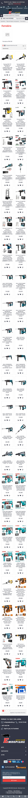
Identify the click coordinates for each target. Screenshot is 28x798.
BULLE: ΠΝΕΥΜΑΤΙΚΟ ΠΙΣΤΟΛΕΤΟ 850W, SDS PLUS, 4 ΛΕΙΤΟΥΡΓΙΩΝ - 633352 (7, 391)
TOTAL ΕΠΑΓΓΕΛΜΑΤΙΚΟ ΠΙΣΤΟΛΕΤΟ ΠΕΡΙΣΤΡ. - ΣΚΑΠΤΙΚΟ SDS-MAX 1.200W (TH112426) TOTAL (21, 672)
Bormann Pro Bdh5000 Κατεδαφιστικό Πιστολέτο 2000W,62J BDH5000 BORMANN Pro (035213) (21, 178)
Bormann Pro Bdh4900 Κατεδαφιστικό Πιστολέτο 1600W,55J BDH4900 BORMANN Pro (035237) (7, 178)
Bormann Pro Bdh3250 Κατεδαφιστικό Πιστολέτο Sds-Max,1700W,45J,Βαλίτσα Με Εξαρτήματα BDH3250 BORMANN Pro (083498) (21, 151)
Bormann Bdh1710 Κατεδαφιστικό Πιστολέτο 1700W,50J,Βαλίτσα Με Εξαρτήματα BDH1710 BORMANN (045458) (7, 67)
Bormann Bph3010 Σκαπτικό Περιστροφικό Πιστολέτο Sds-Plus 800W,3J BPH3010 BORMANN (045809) (7, 93)
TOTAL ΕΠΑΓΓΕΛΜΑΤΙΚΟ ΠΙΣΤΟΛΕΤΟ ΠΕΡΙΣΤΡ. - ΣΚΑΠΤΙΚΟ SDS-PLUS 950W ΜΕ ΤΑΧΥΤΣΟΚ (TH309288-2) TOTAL (7, 514)
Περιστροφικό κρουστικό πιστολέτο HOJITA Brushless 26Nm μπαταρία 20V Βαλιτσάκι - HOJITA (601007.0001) (7, 620)
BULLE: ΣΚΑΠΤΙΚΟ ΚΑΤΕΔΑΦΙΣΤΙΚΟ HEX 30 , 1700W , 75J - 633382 (7, 462)
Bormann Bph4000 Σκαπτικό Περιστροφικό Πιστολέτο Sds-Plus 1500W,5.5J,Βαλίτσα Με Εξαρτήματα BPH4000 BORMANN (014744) (7, 123)
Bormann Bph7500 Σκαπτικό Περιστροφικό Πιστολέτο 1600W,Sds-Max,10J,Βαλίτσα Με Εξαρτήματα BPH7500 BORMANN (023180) (21, 123)
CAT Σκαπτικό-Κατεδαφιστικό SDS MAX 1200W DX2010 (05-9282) (20, 646)
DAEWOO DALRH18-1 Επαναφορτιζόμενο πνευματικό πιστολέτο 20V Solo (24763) (7, 672)
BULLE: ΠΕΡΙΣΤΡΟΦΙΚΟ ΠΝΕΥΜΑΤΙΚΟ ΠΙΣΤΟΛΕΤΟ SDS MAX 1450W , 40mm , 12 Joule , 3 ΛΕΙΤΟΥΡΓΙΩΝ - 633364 (7, 313)
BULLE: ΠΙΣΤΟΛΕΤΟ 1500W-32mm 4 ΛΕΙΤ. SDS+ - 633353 (20, 338)
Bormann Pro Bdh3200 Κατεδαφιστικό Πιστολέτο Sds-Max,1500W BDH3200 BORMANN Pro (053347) (7, 646)
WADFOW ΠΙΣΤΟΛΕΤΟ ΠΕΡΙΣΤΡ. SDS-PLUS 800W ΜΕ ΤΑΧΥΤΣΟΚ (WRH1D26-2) (20, 697)
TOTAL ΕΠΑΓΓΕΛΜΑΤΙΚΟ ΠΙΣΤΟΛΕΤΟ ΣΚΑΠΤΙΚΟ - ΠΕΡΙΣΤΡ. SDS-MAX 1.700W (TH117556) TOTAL (21, 540)
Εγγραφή (15, 780)
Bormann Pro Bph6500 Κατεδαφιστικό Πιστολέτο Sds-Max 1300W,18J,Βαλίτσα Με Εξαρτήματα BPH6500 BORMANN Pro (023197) (7, 258)
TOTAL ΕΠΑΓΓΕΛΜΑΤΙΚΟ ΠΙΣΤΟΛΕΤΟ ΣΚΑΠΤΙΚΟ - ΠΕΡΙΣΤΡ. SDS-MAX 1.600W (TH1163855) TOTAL (7, 540)
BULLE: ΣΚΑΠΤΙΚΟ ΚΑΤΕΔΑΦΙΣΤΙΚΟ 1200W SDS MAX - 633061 (7, 437)
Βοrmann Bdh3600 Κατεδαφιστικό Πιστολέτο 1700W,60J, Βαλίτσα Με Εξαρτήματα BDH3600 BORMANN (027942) (7, 591)
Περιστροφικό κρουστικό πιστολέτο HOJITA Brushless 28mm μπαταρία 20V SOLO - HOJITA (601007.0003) (20, 620)
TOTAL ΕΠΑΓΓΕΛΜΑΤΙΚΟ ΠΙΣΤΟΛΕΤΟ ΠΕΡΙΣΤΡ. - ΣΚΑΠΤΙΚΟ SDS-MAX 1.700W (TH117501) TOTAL (7, 698)
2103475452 (17, 4)
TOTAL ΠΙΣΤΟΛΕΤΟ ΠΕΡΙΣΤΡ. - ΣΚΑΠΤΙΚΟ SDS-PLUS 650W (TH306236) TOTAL (7, 565)
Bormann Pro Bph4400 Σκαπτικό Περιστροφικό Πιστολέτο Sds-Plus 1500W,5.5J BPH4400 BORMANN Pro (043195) (21, 231)
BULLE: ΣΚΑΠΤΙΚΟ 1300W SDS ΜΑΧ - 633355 (20, 390)
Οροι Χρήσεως (17, 790)
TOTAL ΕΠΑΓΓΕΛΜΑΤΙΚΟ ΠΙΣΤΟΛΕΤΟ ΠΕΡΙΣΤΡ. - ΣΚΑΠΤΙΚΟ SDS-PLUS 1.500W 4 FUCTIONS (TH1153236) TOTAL (21, 488)
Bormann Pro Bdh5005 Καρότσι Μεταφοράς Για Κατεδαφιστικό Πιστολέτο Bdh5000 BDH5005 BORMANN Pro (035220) (7, 204)
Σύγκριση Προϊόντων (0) (11, 45)
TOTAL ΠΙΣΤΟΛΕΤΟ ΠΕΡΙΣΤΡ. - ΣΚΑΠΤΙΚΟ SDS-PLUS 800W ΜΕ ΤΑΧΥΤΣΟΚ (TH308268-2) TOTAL (20, 565)
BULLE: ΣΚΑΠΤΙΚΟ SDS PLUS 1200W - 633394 (20, 414)
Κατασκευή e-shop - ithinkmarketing (14, 793)
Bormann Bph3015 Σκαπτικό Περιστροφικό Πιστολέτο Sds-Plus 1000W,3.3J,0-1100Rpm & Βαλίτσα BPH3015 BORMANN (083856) (21, 94)
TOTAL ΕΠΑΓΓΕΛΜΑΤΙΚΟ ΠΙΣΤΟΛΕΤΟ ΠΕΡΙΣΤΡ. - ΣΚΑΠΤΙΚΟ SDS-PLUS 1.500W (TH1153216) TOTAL (7, 488)
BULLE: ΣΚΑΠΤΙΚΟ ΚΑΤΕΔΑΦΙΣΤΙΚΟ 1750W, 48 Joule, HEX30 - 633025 (21, 438)
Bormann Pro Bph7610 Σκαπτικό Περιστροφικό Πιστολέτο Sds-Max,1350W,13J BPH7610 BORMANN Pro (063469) (21, 259)
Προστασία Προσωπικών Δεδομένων (14, 791)
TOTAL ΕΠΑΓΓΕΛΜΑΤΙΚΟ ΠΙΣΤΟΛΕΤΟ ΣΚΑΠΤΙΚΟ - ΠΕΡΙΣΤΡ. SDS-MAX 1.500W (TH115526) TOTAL (21, 514)
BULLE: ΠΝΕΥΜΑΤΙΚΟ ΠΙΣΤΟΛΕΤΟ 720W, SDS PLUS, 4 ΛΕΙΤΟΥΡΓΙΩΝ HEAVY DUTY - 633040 (20, 366)
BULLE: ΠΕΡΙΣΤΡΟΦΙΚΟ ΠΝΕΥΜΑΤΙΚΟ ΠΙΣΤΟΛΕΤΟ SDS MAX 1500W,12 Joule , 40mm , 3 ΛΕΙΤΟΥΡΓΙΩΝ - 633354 (21, 313)
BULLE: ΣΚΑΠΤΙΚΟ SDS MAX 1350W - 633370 (7, 414)
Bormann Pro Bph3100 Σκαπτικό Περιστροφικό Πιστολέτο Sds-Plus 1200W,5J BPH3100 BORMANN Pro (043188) (7, 231)
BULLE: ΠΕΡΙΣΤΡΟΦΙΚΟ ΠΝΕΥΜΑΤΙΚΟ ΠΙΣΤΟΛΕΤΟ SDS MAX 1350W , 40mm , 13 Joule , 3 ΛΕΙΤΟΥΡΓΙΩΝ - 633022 (21, 286)
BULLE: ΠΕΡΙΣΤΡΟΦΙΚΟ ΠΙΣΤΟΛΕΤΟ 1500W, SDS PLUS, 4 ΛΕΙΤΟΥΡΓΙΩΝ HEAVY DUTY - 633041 (7, 285)
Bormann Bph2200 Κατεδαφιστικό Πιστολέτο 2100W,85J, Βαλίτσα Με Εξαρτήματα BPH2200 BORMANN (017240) (21, 67)
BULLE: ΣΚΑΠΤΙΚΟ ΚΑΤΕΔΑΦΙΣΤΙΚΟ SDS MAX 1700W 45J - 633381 (20, 462)
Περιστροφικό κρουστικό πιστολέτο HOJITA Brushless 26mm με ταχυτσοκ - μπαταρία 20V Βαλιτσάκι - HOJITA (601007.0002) (20, 592)
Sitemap (10, 790)
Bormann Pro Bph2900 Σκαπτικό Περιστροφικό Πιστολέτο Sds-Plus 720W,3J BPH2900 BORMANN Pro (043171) (21, 204)
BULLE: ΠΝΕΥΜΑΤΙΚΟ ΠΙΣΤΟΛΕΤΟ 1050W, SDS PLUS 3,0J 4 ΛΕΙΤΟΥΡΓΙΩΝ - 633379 (7, 366)
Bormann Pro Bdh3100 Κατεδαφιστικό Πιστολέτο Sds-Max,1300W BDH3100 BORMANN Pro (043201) (7, 150)
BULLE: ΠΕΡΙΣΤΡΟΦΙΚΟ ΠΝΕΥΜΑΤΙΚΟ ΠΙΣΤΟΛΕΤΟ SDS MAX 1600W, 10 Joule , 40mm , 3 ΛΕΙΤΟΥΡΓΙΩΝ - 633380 (7, 340)
